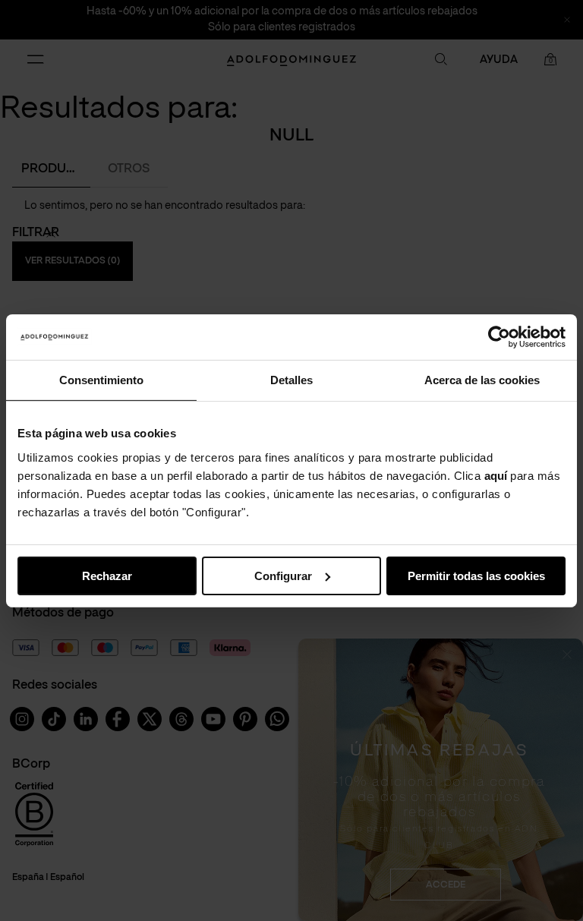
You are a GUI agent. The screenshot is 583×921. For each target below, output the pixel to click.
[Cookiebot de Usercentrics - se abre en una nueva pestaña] (499, 336)
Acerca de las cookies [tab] (482, 379)
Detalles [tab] (291, 379)
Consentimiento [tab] (101, 379)
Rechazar (107, 575)
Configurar (283, 575)
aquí (495, 474)
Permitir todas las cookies (476, 575)
